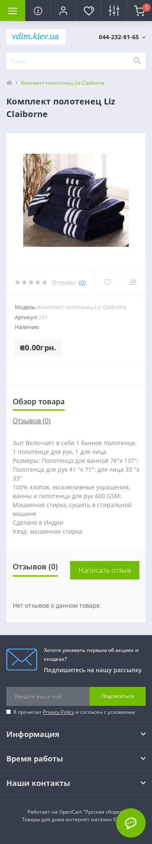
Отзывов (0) (32, 420)
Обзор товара (39, 401)
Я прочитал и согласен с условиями (74, 712)
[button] (63, 10)
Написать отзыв (105, 570)
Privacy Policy (58, 712)
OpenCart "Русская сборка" (92, 811)
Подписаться (117, 696)
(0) (82, 282)
